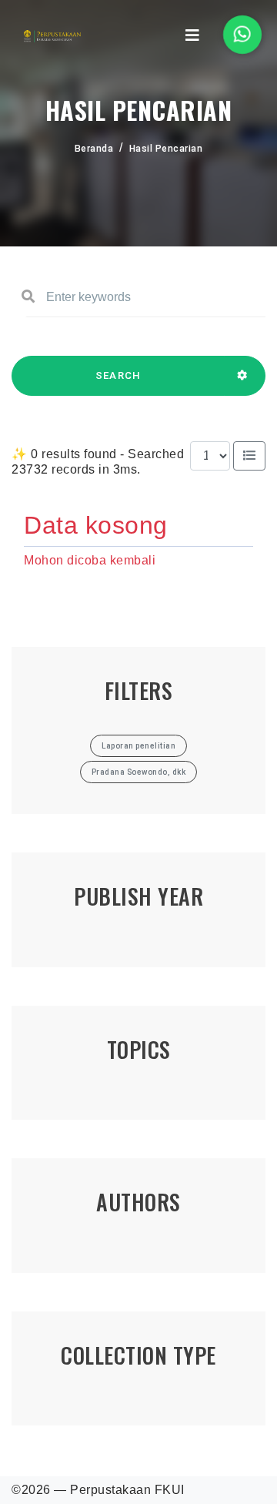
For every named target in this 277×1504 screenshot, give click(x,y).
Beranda (94, 148)
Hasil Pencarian (166, 148)
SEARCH (118, 375)
